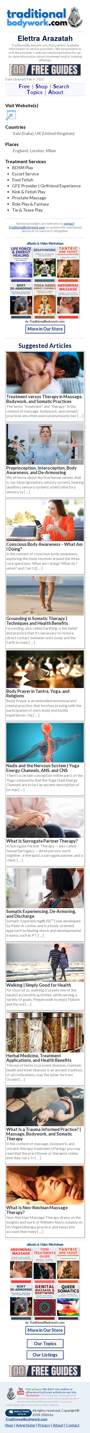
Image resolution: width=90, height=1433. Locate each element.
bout (55, 92)
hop (42, 86)
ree (25, 86)
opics (35, 92)
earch (62, 86)
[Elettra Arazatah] (11, 113)
